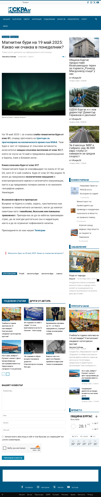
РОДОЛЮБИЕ (49, 19)
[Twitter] (94, 2)
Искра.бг (72, 279)
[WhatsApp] (50, 67)
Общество (14, 37)
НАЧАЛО (6, 19)
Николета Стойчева (9, 57)
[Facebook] (87, 2)
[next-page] (7, 374)
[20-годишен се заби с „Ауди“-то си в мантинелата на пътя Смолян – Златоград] (33, 313)
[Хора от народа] (84, 261)
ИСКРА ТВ (61, 19)
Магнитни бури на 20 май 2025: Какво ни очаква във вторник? (36, 253)
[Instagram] (91, 2)
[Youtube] (97, 2)
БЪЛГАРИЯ (16, 19)
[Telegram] (63, 67)
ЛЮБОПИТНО (73, 19)
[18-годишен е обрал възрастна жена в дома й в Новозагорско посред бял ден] (33, 347)
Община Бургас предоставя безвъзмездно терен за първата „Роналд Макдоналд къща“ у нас (82, 67)
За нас (29, 494)
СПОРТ (84, 19)
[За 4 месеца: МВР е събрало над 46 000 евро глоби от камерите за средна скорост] (84, 134)
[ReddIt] (37, 67)
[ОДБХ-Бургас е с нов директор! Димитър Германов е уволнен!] (84, 96)
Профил (25, 2)
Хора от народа (77, 275)
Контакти (81, 494)
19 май (21, 273)
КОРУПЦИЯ (36, 19)
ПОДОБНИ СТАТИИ (15, 301)
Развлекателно (75, 271)
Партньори (39, 494)
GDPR (48, 494)
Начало (22, 494)
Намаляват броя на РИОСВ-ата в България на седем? (89, 189)
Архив (73, 494)
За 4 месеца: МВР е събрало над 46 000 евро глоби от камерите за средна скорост (82, 151)
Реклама (65, 494)
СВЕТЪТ (27, 19)
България (6, 37)
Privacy (90, 494)
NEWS (5, 26)
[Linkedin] (30, 67)
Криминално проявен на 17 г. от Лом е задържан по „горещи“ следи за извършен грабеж (55, 328)
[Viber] (56, 67)
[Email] (43, 67)
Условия (56, 494)
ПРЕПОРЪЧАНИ (80, 306)
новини (59, 273)
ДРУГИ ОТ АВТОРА (39, 301)
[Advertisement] (33, 126)
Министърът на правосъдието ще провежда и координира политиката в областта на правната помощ (88, 209)
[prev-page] (3, 374)
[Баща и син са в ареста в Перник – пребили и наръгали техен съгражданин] (55, 347)
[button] (96, 19)
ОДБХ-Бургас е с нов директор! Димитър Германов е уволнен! (82, 112)
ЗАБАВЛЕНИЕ (78, 247)
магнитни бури (47, 273)
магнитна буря (33, 273)
